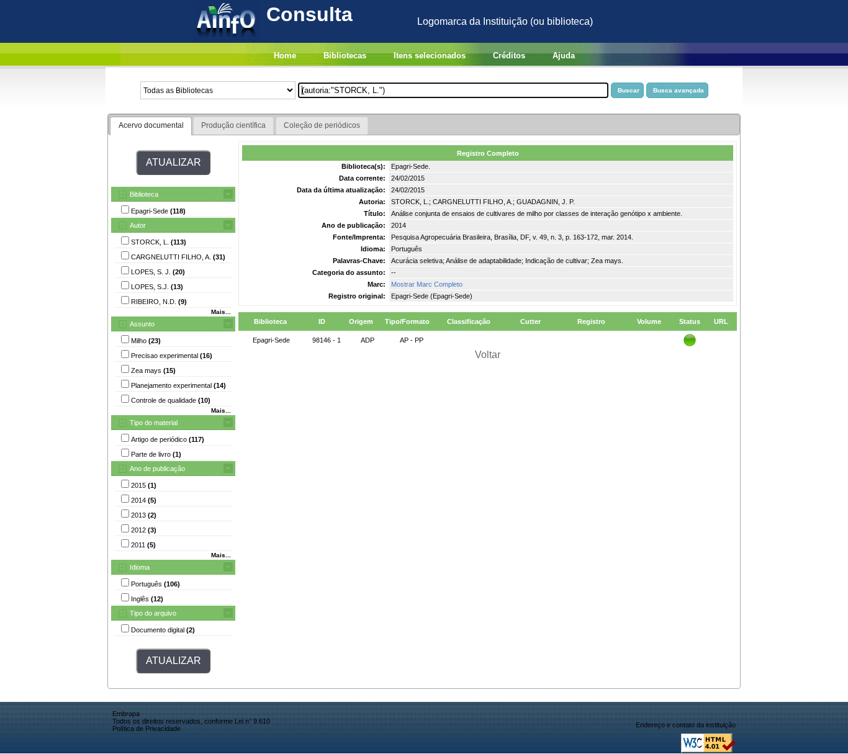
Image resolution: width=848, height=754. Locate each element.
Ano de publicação (157, 468)
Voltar (487, 354)
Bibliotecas (344, 55)
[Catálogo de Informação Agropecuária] (226, 39)
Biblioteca (144, 194)
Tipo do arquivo (153, 613)
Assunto (142, 324)
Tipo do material (154, 422)
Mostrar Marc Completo (426, 284)
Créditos (509, 55)
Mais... (221, 311)
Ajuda (564, 55)
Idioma (140, 567)
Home (285, 55)
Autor (138, 225)
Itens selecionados (430, 55)
